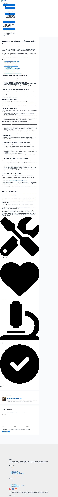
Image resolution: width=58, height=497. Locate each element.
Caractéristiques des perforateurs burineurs (11, 62)
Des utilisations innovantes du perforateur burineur (13, 73)
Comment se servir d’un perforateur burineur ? (12, 61)
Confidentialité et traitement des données (18, 485)
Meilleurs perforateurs (14, 471)
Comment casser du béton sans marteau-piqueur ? (18, 180)
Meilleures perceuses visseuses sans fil (17, 473)
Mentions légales (13, 484)
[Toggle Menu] (9, 5)
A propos (12, 481)
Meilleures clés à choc (14, 470)
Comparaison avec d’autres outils (10, 70)
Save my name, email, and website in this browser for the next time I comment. (16, 429)
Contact (12, 480)
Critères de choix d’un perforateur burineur (11, 69)
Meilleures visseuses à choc (15, 472)
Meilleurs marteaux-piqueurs (15, 474)
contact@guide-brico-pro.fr (15, 486)
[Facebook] (13, 489)
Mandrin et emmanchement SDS (11, 63)
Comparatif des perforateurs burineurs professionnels (19, 57)
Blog (11, 467)
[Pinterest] (10, 489)
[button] (8, 6)
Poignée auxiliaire (8, 67)
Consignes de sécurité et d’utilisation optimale (12, 68)
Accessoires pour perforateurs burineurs (11, 66)
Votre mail (24, 452)
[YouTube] (16, 489)
